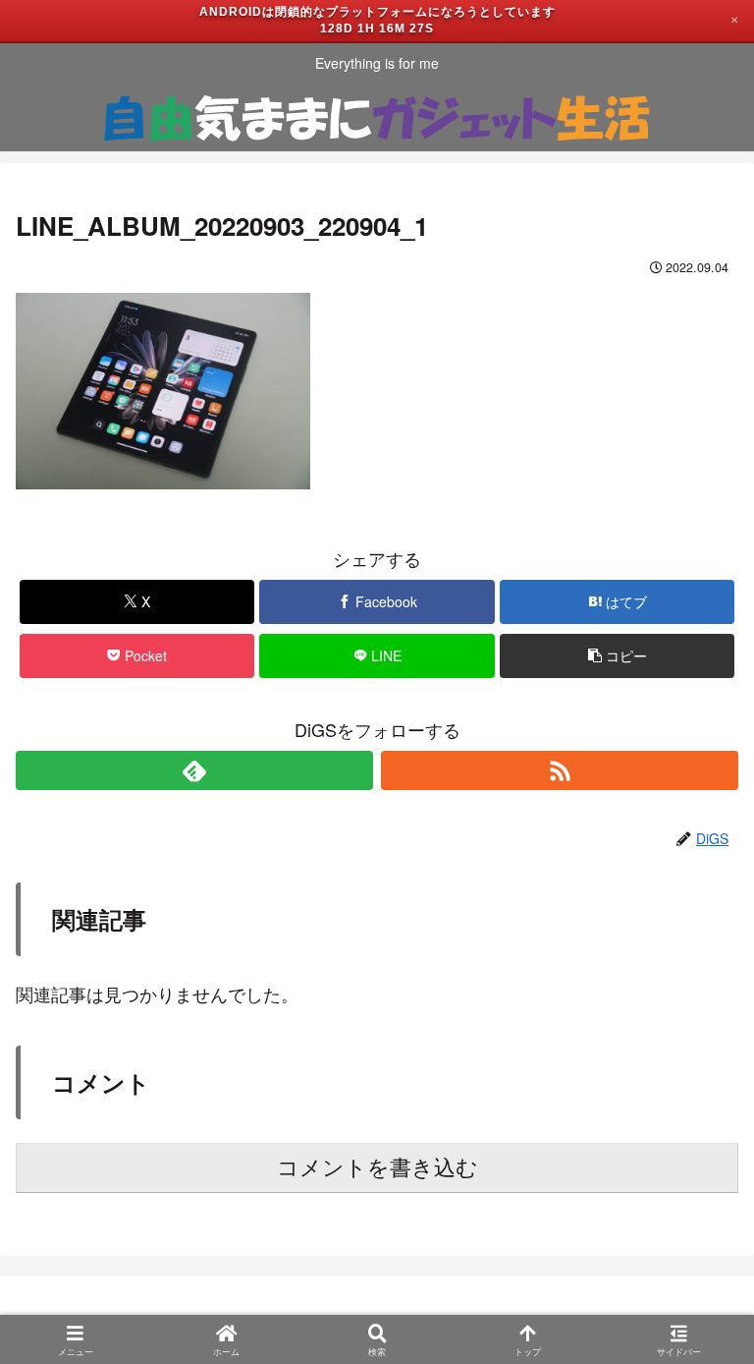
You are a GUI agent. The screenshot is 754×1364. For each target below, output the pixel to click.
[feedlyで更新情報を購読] (194, 770)
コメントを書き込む (377, 1168)
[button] (617, 656)
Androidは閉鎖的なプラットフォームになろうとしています (377, 12)
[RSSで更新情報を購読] (559, 770)
